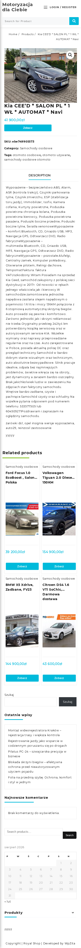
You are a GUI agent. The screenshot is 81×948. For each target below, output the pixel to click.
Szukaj (9, 694)
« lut (7, 901)
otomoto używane (56, 155)
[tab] (41, 175)
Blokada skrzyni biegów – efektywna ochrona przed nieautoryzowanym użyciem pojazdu (35, 766)
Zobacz (27, 127)
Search (70, 835)
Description (40, 175)
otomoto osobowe (27, 155)
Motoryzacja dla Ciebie (17, 7)
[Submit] (74, 21)
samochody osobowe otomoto (27, 159)
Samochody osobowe (36, 148)
